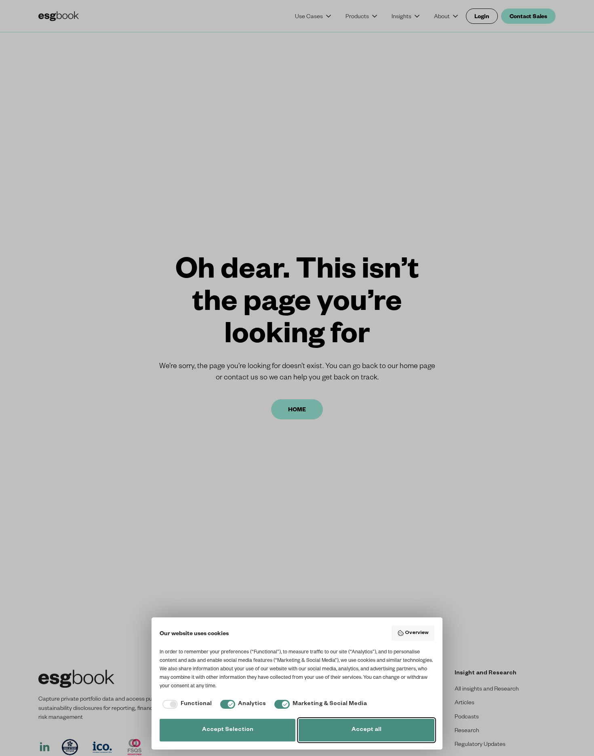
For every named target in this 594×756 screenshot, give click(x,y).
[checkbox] (186, 704)
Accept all (366, 730)
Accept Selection (227, 730)
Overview (417, 633)
